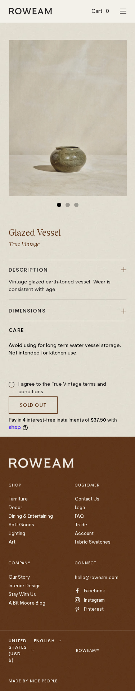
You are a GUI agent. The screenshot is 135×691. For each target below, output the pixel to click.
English (44, 640)
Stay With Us (22, 594)
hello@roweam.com (96, 577)
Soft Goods (21, 524)
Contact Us (87, 499)
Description (60, 279)
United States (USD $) (18, 650)
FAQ (79, 516)
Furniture (18, 499)
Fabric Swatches (93, 542)
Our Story (19, 577)
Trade (81, 524)
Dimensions (27, 310)
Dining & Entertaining (31, 516)
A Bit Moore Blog (27, 603)
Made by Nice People (33, 680)
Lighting (17, 533)
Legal (80, 507)
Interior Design (25, 585)
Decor (15, 507)
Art (12, 542)
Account (84, 533)
